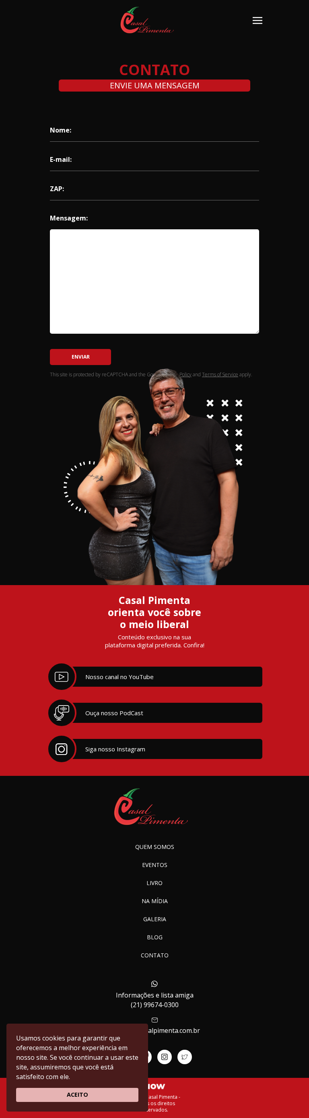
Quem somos (154, 847)
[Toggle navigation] (257, 19)
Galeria (154, 919)
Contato (155, 955)
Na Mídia (155, 901)
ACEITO (77, 1094)
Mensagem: (69, 218)
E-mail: (61, 159)
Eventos (154, 865)
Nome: (60, 130)
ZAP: (57, 188)
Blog (155, 937)
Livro (154, 883)
